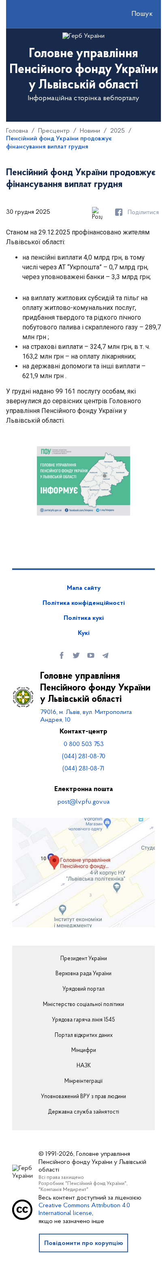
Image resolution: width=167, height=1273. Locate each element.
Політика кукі (84, 618)
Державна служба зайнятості (83, 1112)
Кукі (84, 633)
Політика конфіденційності (84, 603)
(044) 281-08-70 (83, 756)
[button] (135, 14)
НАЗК (84, 1066)
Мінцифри (83, 1051)
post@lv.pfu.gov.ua (83, 802)
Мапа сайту (84, 588)
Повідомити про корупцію (83, 1243)
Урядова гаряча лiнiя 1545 (83, 1020)
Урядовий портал (83, 989)
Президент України (83, 959)
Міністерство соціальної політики (83, 1005)
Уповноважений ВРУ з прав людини (83, 1097)
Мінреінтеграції (83, 1081)
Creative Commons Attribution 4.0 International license (84, 1209)
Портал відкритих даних (84, 1036)
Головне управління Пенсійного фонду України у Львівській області (95, 688)
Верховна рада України (83, 974)
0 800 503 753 (84, 744)
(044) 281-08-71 (83, 769)
